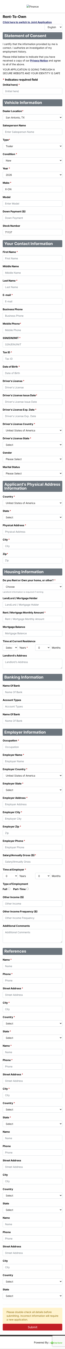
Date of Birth (11, 366)
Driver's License (13, 380)
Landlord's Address (15, 655)
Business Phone (13, 309)
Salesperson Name (14, 125)
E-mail (8, 294)
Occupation (11, 740)
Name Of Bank (11, 685)
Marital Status (11, 466)
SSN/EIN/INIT (12, 337)
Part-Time (19, 889)
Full (5, 889)
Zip (5, 553)
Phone (8, 974)
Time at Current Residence (19, 641)
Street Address (13, 988)
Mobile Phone (12, 323)
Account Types (12, 699)
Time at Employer (14, 869)
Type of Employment (15, 883)
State (7, 510)
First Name (10, 251)
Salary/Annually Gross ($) (19, 855)
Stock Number (11, 225)
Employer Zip (12, 826)
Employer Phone (14, 840)
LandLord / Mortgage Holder (20, 598)
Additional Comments (16, 925)
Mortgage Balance (14, 626)
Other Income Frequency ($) (20, 911)
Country (9, 496)
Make (7, 182)
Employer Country (15, 769)
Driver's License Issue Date (20, 395)
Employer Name (13, 754)
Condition (10, 154)
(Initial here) (11, 84)
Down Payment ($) (14, 211)
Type (6, 139)
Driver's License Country (19, 423)
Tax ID (7, 352)
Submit (32, 1327)
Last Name (10, 280)
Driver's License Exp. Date (19, 409)
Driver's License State (17, 438)
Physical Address (14, 525)
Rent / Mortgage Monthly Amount (24, 612)
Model (6, 197)
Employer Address (15, 797)
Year (6, 168)
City (6, 539)
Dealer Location (13, 111)
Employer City (12, 812)
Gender (7, 452)
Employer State (13, 783)
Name (7, 959)
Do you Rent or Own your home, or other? (29, 580)
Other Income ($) (13, 897)
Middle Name (11, 266)
